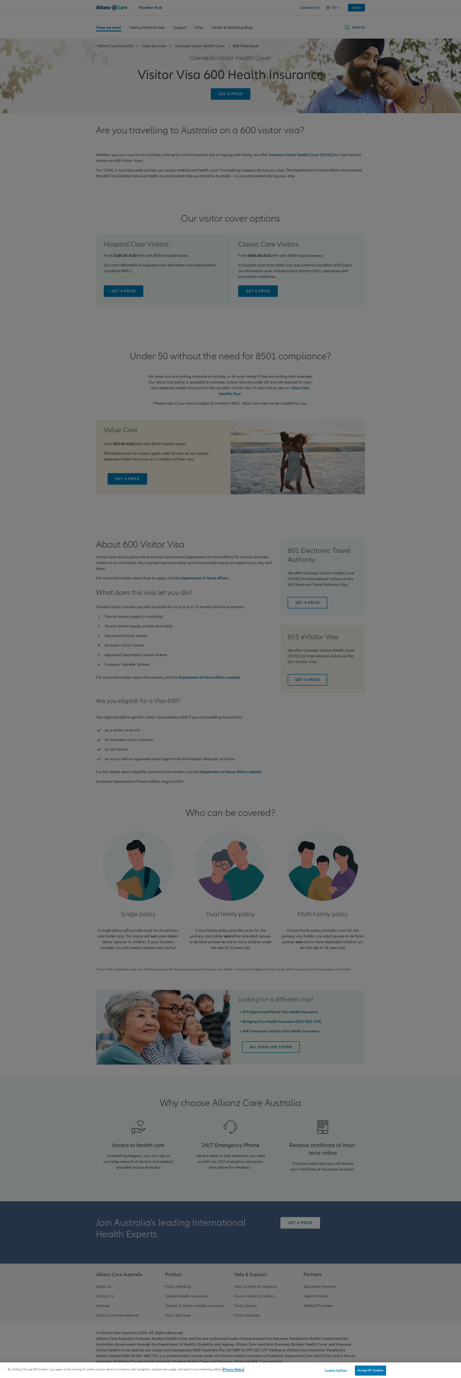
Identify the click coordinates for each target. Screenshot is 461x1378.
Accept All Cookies (370, 1370)
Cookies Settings (336, 1370)
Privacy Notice (233, 1369)
